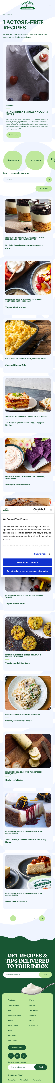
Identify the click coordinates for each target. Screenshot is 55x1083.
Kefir (9, 1010)
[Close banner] (51, 510)
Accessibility (37, 1080)
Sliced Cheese (13, 1025)
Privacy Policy (24, 1080)
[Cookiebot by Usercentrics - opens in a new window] (34, 510)
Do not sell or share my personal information (27, 571)
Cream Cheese (13, 1005)
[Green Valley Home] (27, 4)
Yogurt (10, 1020)
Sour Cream (12, 1041)
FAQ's (32, 1020)
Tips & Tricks (34, 1010)
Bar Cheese (12, 1036)
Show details (40, 554)
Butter (10, 1030)
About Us (33, 1015)
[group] (13, 160)
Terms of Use (12, 1080)
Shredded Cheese (14, 1015)
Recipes (32, 1005)
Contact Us (34, 1025)
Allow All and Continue (27, 562)
